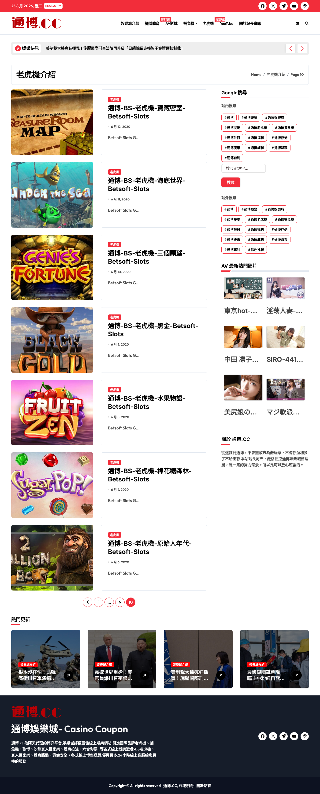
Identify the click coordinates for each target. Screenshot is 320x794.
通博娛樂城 (276, 117)
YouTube (226, 23)
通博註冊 (233, 138)
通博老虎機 (259, 128)
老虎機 (210, 22)
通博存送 (280, 138)
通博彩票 (280, 148)
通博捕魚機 (286, 128)
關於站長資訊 (250, 23)
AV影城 (171, 23)
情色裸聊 (257, 249)
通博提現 (233, 128)
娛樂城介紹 (130, 23)
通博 (230, 117)
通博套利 (233, 158)
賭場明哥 (186, 785)
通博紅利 (257, 148)
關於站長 (203, 785)
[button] (302, 48)
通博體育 (154, 22)
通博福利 (257, 138)
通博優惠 (233, 148)
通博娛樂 (250, 117)
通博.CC (170, 785)
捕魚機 (188, 23)
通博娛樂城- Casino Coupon (69, 729)
